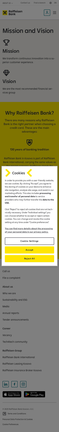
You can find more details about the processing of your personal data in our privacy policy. (29, 230)
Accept (29, 249)
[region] (29, 216)
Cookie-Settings (29, 241)
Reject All (29, 258)
